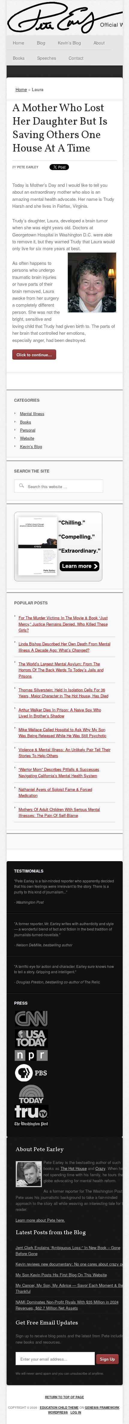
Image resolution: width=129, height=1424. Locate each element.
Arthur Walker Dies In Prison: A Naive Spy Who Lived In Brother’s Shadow (60, 713)
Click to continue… (34, 354)
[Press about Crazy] (58, 580)
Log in (75, 1412)
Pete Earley (27, 167)
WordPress (58, 1412)
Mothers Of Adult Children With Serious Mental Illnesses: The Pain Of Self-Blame (59, 812)
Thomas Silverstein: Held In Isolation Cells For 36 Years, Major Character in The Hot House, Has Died (63, 693)
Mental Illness (32, 413)
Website (27, 438)
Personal (27, 430)
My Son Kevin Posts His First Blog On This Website (61, 1275)
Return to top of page (64, 1397)
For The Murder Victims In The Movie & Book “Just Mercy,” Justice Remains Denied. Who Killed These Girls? (63, 624)
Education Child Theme (59, 1407)
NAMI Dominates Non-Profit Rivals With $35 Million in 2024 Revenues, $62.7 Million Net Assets (67, 1305)
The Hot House (74, 1168)
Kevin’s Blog (31, 446)
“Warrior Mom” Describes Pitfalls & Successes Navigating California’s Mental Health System (59, 772)
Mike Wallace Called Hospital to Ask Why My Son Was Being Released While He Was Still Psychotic (62, 732)
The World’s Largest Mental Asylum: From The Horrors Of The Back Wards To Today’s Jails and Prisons (61, 670)
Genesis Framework (102, 1407)
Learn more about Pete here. (40, 1220)
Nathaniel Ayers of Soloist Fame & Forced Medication (55, 792)
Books (25, 422)
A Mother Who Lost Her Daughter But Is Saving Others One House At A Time (59, 128)
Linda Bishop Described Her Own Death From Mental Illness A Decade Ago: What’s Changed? (64, 647)
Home (21, 89)
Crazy (100, 1168)
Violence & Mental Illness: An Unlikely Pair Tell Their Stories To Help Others (64, 752)
